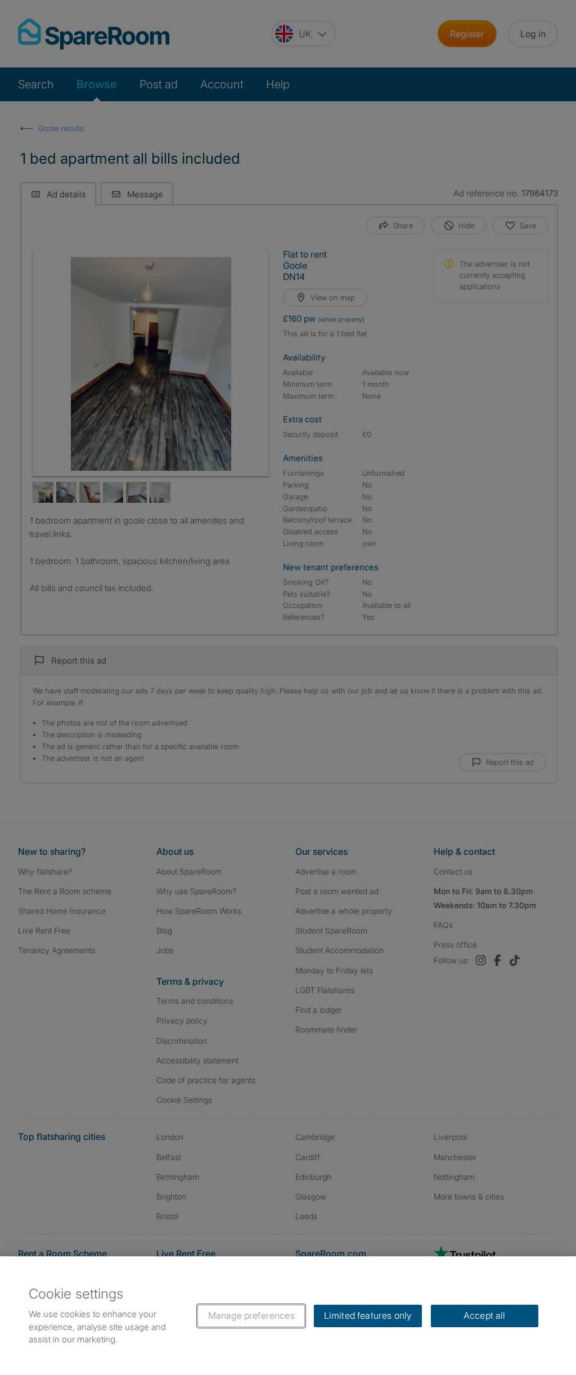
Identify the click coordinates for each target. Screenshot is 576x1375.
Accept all (485, 1315)
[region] (288, 1315)
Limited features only (368, 1315)
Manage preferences (251, 1315)
